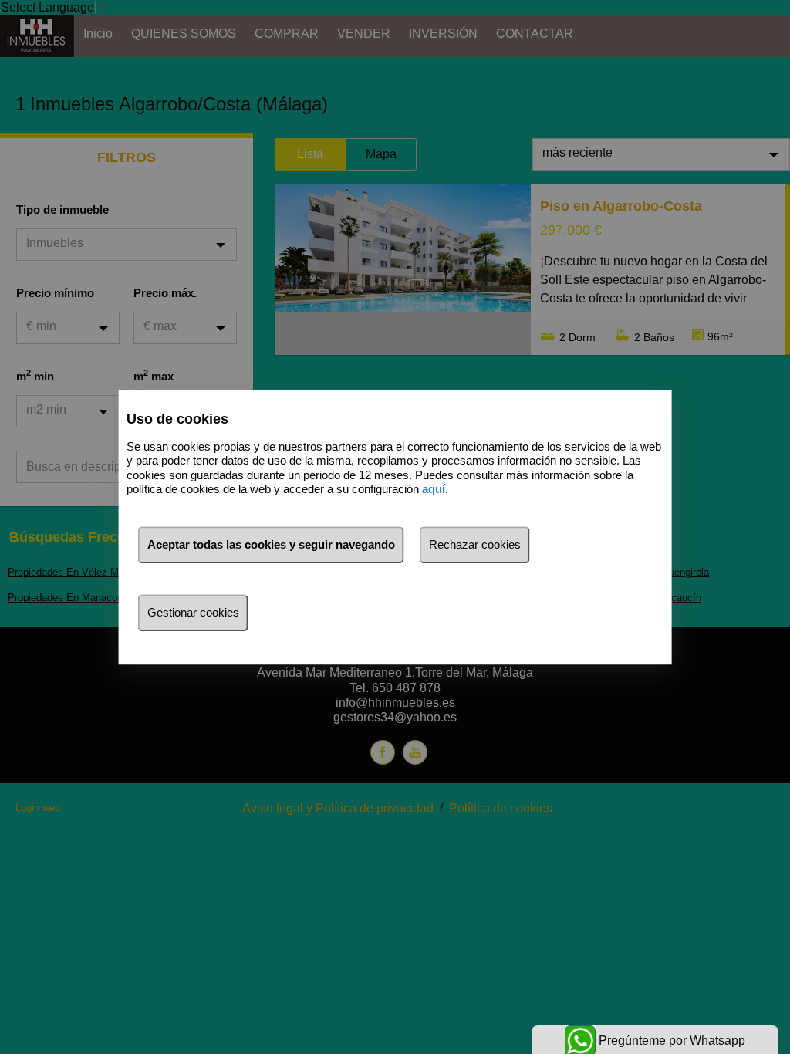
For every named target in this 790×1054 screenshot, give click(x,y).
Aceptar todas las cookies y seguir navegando (271, 544)
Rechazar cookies (475, 544)
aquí (433, 488)
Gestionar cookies (193, 612)
